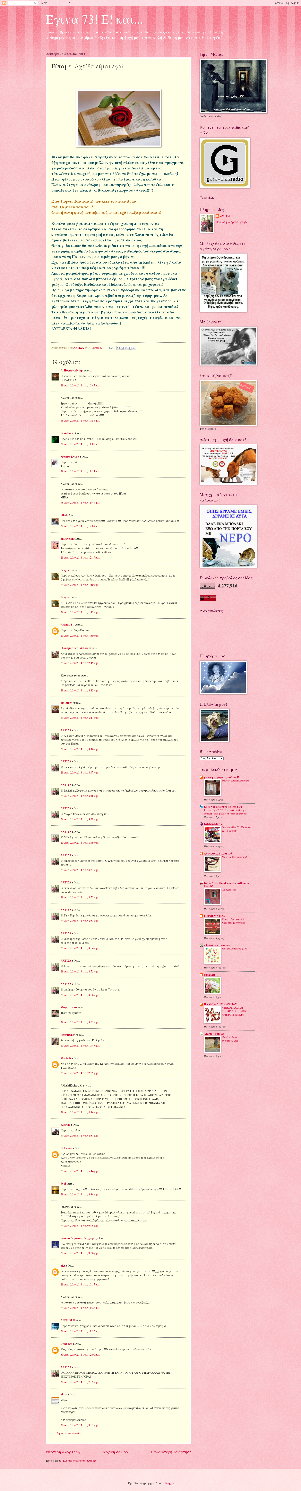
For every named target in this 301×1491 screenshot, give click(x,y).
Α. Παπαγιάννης (72, 370)
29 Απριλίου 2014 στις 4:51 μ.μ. (79, 1136)
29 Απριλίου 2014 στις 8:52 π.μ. (79, 897)
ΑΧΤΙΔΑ (66, 730)
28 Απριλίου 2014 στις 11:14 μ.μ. (80, 471)
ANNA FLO (68, 1320)
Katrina (65, 1125)
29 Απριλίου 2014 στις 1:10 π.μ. (79, 585)
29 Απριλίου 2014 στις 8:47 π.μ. (79, 772)
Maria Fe (66, 1058)
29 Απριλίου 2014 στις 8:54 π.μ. (79, 948)
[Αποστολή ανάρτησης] (111, 348)
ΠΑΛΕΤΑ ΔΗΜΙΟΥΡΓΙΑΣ (220, 1004)
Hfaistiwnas (68, 1035)
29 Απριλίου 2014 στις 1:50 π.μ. (79, 636)
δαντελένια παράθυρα (235, 780)
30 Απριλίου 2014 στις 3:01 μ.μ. (79, 1425)
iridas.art (209, 975)
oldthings (66, 703)
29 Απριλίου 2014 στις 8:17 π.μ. (79, 718)
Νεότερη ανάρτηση (63, 1451)
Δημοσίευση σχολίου (69, 1433)
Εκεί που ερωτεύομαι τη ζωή (223, 807)
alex (63, 1266)
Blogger (169, 1483)
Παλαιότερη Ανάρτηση (171, 1451)
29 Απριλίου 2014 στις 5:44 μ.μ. (79, 1171)
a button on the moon (217, 945)
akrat (64, 1394)
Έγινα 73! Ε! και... (94, 19)
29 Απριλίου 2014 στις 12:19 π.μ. (80, 557)
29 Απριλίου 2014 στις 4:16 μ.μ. (79, 1112)
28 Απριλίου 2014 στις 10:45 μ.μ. (80, 385)
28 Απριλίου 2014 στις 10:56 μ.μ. (80, 421)
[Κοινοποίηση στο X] (126, 348)
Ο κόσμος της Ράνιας (74, 648)
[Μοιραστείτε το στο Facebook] (130, 348)
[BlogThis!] (122, 348)
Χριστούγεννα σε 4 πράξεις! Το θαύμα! (233, 920)
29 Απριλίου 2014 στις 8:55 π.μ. (79, 971)
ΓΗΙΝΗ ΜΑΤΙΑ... (214, 916)
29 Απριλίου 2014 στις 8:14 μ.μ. (79, 1194)
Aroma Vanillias (214, 1034)
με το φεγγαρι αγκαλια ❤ (221, 777)
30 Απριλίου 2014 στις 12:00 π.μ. (80, 1354)
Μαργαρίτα (69, 1007)
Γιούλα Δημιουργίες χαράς (79, 1238)
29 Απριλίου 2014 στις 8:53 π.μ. (79, 921)
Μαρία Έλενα (70, 457)
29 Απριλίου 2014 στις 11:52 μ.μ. (80, 1331)
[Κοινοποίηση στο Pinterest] (134, 348)
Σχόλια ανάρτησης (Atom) (79, 1460)
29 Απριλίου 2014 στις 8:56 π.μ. (79, 995)
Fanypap (66, 570)
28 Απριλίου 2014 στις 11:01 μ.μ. (80, 444)
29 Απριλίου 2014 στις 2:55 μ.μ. (79, 1073)
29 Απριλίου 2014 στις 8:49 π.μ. (79, 819)
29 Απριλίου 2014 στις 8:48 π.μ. (79, 796)
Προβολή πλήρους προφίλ (232, 222)
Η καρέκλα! (229, 889)
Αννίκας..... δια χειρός (218, 853)
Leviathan (67, 433)
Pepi (63, 1183)
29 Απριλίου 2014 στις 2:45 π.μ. (79, 663)
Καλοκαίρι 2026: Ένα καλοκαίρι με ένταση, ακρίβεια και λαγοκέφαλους (226, 811)
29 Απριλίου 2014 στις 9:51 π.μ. (79, 1022)
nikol (64, 515)
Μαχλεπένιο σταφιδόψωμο (230, 1038)
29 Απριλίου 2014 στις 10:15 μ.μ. (80, 1284)
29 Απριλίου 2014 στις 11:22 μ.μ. (80, 1308)
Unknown (66, 1148)
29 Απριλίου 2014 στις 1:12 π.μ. (79, 612)
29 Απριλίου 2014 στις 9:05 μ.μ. (79, 1226)
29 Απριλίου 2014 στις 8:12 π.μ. (79, 690)
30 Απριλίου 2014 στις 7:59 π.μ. (79, 1382)
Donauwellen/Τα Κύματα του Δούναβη (236, 829)
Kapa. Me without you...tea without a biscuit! (226, 884)
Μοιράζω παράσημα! (234, 948)
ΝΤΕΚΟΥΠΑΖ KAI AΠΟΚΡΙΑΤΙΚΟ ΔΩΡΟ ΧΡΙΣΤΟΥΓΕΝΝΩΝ (234, 1011)
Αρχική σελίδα (115, 1451)
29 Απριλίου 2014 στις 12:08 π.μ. (80, 526)
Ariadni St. (67, 625)
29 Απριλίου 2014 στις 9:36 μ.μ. (79, 1253)
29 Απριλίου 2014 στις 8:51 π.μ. (79, 870)
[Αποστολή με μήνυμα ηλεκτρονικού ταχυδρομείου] (118, 348)
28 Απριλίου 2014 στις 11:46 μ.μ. (80, 503)
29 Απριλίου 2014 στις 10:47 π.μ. (80, 1046)
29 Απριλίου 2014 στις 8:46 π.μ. (79, 749)
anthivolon (67, 539)
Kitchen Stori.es (213, 824)
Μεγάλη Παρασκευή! (234, 857)
